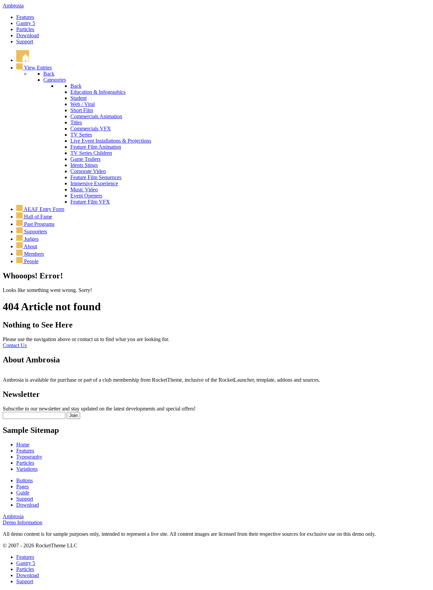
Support (24, 41)
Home (22, 444)
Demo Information (22, 522)
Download (27, 35)
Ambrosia (13, 5)
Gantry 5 (25, 23)
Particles (25, 29)
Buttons (24, 480)
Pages (22, 486)
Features (25, 17)
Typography (29, 457)
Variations (27, 469)
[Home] (22, 60)
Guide (22, 493)
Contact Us (15, 345)
